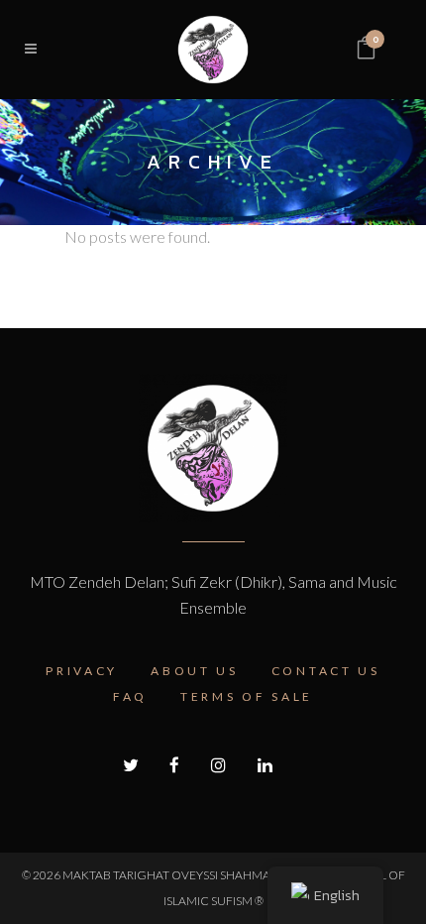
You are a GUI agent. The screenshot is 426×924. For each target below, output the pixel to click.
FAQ (130, 696)
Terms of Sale (246, 696)
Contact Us (325, 670)
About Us (195, 670)
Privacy (82, 670)
